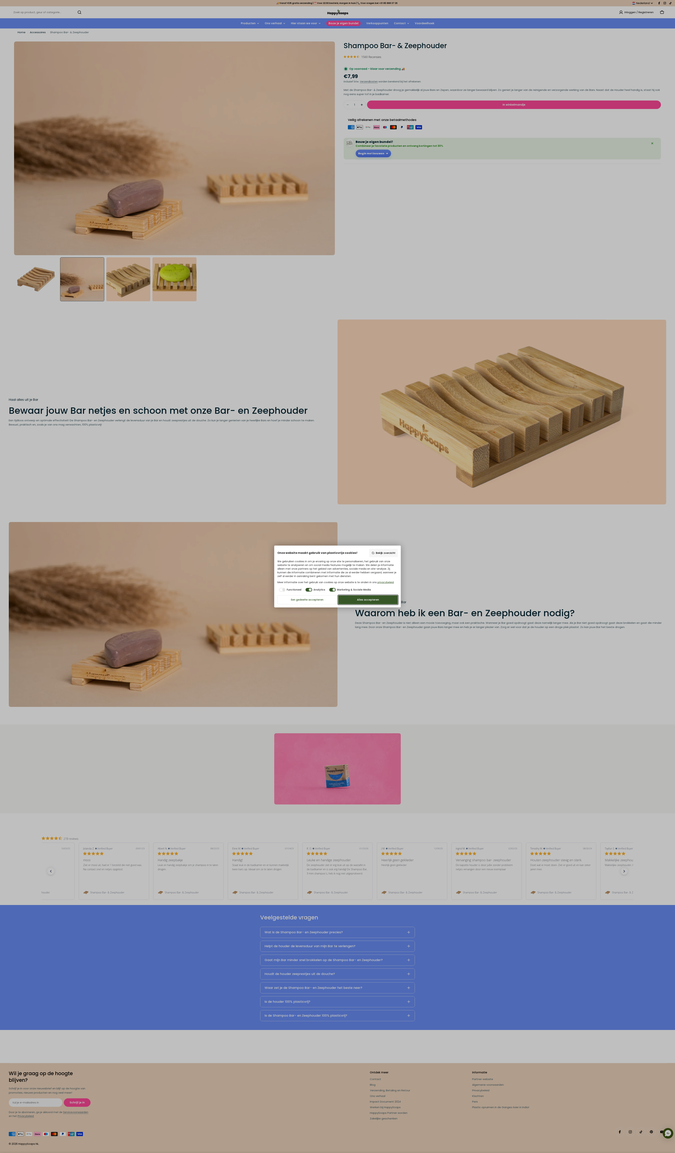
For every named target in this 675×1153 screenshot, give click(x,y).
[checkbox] (289, 590)
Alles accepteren (368, 599)
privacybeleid (385, 582)
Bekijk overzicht (385, 553)
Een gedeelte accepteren (307, 599)
